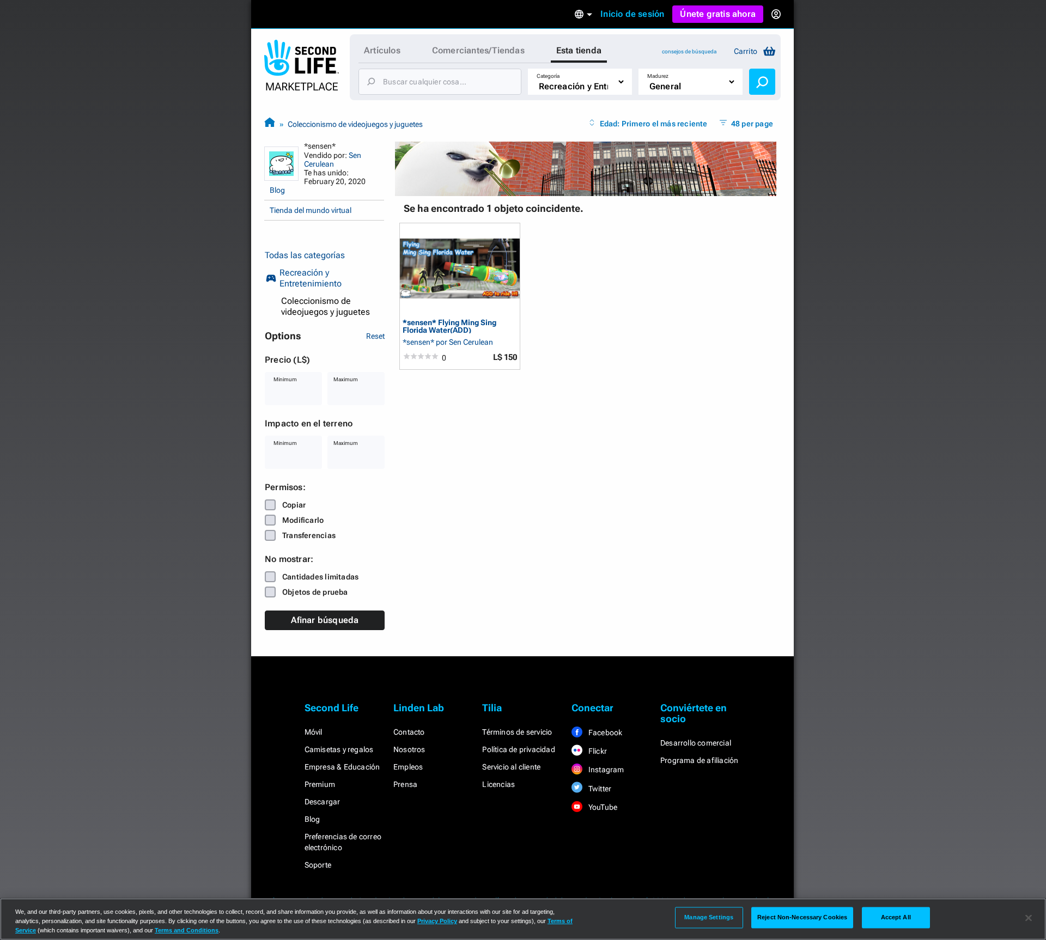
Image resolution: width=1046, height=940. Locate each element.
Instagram (605, 769)
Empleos (408, 766)
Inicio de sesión (632, 14)
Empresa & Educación (342, 766)
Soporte (318, 864)
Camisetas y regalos (339, 749)
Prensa (405, 784)
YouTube (602, 807)
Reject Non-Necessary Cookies (802, 917)
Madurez (657, 76)
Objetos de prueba (315, 592)
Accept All (896, 917)
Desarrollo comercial (695, 742)
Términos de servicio (517, 732)
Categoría (548, 76)
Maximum (345, 379)
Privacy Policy (437, 921)
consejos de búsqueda (689, 51)
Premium (320, 784)
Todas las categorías (305, 255)
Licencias (498, 784)
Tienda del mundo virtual (310, 210)
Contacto (409, 732)
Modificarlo (303, 520)
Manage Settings (708, 917)
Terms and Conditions (186, 930)
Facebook (605, 732)
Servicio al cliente (511, 766)
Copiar (294, 504)
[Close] (1029, 918)
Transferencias (309, 535)
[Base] (269, 124)
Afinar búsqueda (325, 620)
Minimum (285, 379)
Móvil (314, 732)
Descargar (322, 801)
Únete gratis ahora (718, 14)
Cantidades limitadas (320, 576)
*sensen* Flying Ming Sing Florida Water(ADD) (449, 326)
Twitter (599, 788)
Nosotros (409, 749)
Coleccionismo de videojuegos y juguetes (355, 124)
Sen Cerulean (332, 159)
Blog (277, 190)
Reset (375, 336)
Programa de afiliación (699, 760)
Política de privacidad (518, 749)
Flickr (597, 751)
